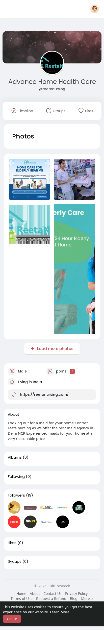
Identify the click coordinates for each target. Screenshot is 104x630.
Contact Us (52, 593)
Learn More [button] (59, 612)
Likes (12, 543)
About (35, 593)
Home (21, 593)
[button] (94, 9)
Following (16, 477)
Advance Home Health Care (52, 81)
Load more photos (55, 348)
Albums (15, 457)
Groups (14, 561)
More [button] (86, 598)
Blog (73, 598)
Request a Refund (51, 598)
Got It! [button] (12, 618)
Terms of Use (22, 598)
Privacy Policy (76, 593)
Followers (16, 495)
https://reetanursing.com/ (44, 394)
